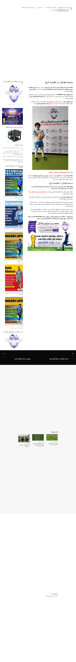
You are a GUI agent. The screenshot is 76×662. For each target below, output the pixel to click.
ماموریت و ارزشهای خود (52, 102)
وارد (49, 596)
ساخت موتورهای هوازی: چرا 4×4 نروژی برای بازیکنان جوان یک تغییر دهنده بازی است (38, 445)
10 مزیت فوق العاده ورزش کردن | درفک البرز (11, 151)
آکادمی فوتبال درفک (41, 442)
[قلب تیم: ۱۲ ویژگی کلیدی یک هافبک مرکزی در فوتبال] (52, 437)
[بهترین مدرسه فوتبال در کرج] (71, 8)
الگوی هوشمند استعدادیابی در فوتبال (58, 172)
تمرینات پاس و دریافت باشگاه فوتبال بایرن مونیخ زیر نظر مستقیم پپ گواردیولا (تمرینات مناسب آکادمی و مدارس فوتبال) (13, 161)
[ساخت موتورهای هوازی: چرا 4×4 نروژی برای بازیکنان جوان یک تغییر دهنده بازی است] (38, 437)
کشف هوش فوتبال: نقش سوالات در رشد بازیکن (24, 446)
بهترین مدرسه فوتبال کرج (51, 7)
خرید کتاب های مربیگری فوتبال (64, 7)
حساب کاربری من (39, 7)
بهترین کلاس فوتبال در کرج (28, 7)
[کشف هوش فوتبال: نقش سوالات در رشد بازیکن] (24, 438)
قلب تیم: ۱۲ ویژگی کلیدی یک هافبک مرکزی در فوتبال (53, 444)
